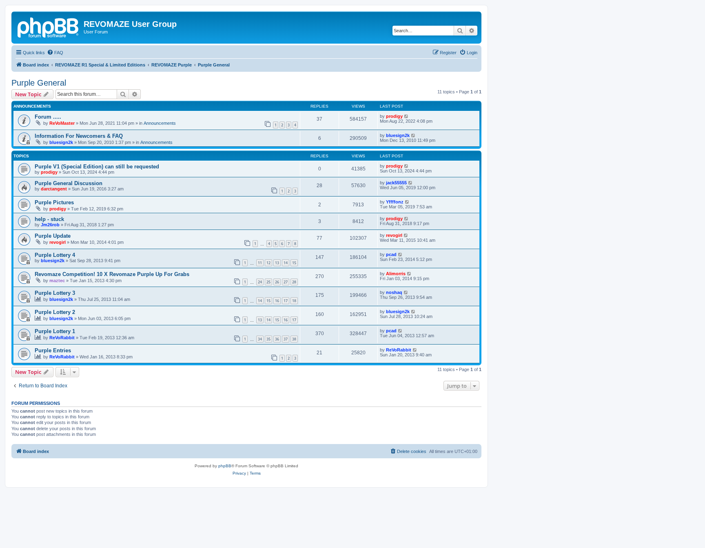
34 (260, 339)
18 (294, 300)
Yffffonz (394, 201)
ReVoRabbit (62, 337)
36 (277, 339)
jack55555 (396, 182)
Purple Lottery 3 (55, 293)
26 (277, 282)
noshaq (394, 292)
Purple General (38, 82)
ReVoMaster (62, 123)
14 (286, 262)
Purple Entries (53, 350)
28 (294, 282)
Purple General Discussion (68, 183)
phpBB (224, 466)
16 (277, 300)
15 (294, 262)
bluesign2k (61, 142)
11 (260, 262)
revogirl (57, 242)
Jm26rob (50, 224)
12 (268, 262)
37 (286, 339)
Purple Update (53, 236)
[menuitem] (55, 52)
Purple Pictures (54, 202)
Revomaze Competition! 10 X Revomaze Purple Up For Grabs (112, 274)
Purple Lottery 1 (55, 331)
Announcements (160, 123)
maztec (57, 280)
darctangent (54, 188)
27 (286, 282)
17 (286, 300)
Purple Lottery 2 (55, 312)
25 (268, 282)
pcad (391, 254)
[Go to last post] (406, 116)
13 (277, 262)
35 (268, 339)
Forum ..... (48, 117)
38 (294, 339)
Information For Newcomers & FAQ (79, 136)
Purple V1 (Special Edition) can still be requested (97, 167)
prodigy (394, 116)
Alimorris (396, 273)
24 (260, 282)
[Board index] (48, 26)
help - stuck (49, 219)
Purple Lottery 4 (55, 255)
